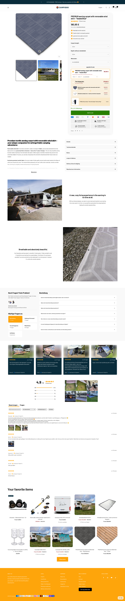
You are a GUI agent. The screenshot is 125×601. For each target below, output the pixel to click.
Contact (81, 579)
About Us (62, 576)
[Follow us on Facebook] (104, 578)
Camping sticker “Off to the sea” (62, 517)
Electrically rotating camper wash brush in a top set (40, 518)
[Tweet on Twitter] (79, 130)
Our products (63, 579)
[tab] (22, 405)
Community (63, 581)
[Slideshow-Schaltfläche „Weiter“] (117, 359)
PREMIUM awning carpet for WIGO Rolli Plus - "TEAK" (107, 550)
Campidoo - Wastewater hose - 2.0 (17, 517)
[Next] (59, 70)
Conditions (43, 579)
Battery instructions (46, 588)
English (100, 7)
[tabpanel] (62, 444)
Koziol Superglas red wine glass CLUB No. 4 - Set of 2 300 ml (18, 550)
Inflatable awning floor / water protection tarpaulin (107, 518)
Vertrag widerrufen (85, 589)
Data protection (45, 581)
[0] (112, 7)
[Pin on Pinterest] (77, 130)
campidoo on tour (64, 586)
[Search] (106, 7)
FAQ (80, 576)
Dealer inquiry (82, 584)
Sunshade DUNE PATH (40, 549)
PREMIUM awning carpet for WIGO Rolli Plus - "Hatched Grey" (85, 550)
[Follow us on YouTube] (111, 578)
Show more (34, 172)
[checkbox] (51, 409)
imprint (42, 576)
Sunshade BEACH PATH (85, 517)
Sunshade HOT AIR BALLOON (62, 549)
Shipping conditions (45, 586)
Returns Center (82, 581)
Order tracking (82, 586)
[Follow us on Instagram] (108, 578)
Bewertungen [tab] (14, 405)
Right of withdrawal (45, 584)
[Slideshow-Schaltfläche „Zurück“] (8, 359)
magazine (62, 584)
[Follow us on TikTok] (115, 578)
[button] (90, 72)
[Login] (109, 7)
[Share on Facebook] (75, 130)
